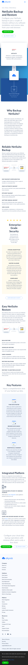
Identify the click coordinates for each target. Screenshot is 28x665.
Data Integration (5, 599)
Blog (3, 618)
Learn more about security (14, 297)
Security (4, 641)
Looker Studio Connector (7, 610)
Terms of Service (5, 639)
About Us (4, 565)
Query (6, 518)
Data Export (4, 577)
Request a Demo (21, 546)
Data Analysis (5, 587)
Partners (4, 569)
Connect (4, 608)
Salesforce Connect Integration (9, 592)
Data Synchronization (7, 579)
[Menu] (25, 2)
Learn (3, 626)
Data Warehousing (6, 583)
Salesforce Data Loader (7, 589)
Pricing (3, 612)
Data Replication (6, 581)
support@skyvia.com (6, 645)
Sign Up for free (8, 31)
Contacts (4, 567)
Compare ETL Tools (6, 624)
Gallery (3, 622)
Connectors (4, 604)
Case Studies (5, 620)
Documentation (5, 630)
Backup (6, 7)
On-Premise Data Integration (8, 585)
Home (3, 7)
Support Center (5, 628)
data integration (12, 494)
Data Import (4, 575)
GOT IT (5, 662)
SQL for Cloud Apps (6, 594)
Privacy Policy (5, 643)
